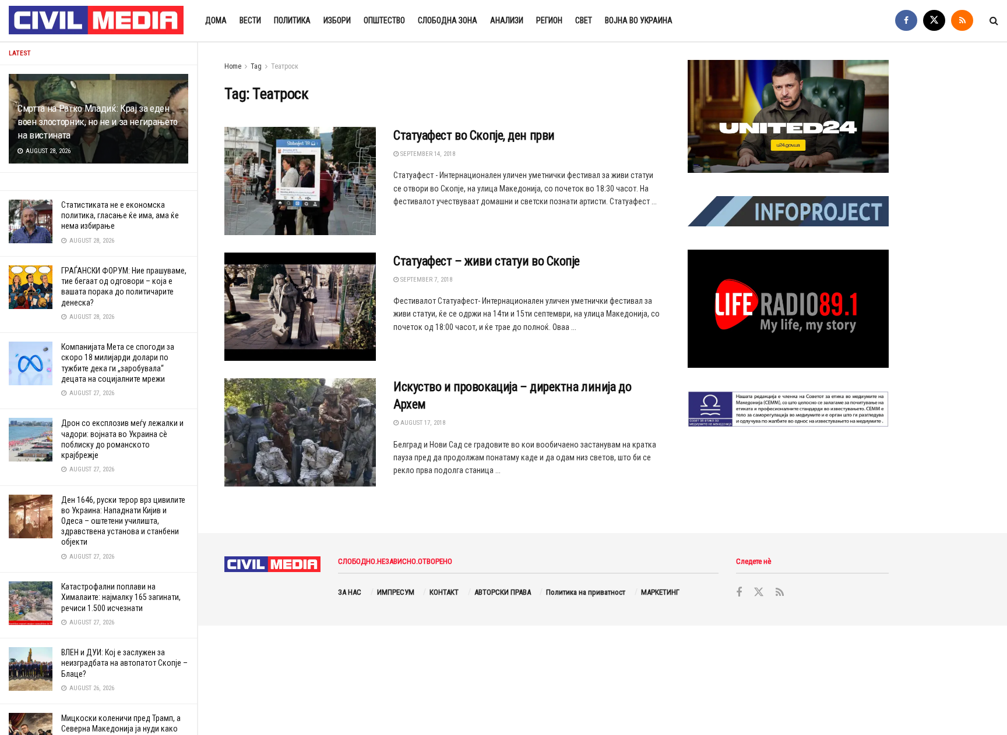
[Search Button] (994, 20)
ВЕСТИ (250, 20)
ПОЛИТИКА (292, 20)
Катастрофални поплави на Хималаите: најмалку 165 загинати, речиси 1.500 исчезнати (121, 597)
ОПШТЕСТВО (384, 20)
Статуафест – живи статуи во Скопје (486, 261)
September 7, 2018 (425, 279)
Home (232, 66)
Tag (256, 66)
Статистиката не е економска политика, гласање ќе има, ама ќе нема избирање (120, 215)
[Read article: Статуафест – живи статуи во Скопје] (300, 307)
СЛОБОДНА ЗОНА (447, 20)
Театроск (284, 66)
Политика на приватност (585, 592)
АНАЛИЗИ (506, 20)
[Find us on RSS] (962, 20)
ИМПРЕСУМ (395, 592)
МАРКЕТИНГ (660, 592)
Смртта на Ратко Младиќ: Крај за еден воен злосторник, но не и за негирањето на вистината (97, 121)
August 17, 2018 (422, 423)
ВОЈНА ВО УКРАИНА (638, 20)
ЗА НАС (349, 592)
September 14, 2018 (427, 154)
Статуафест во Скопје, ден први (474, 135)
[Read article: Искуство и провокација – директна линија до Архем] (300, 432)
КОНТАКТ (444, 592)
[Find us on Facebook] (906, 20)
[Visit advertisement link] (788, 116)
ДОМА (216, 20)
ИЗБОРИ (337, 20)
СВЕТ (583, 20)
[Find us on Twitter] (934, 20)
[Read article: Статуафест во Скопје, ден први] (300, 181)
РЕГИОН (549, 20)
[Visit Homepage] (97, 21)
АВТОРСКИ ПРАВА (502, 592)
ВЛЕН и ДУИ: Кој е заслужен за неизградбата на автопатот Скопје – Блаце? (124, 663)
